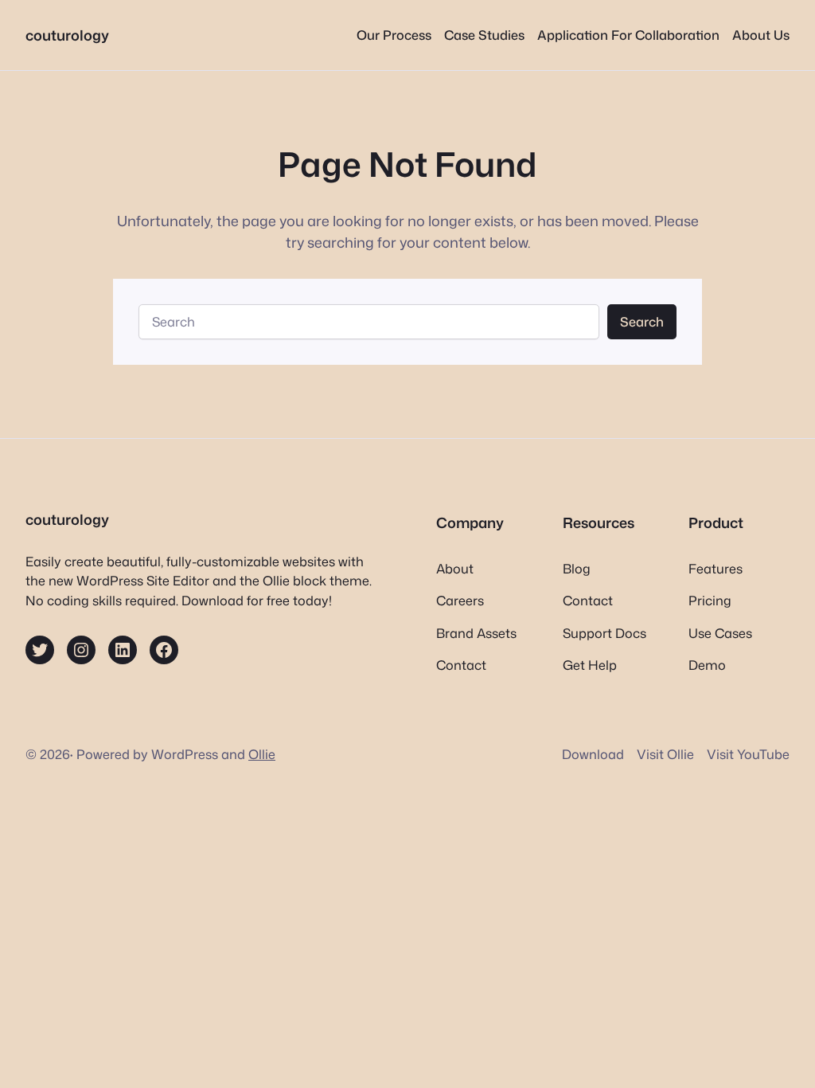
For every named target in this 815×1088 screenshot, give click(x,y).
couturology (67, 35)
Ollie (261, 754)
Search (642, 321)
